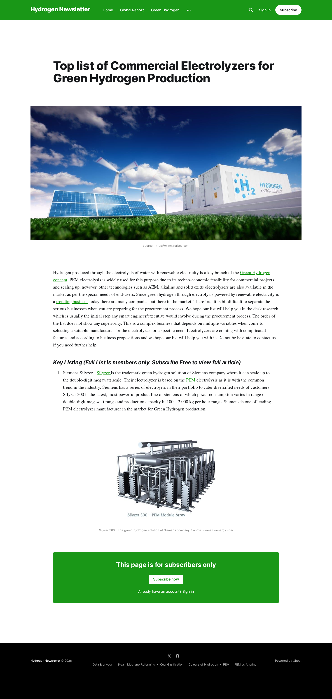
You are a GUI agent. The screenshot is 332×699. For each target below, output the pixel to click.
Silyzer (104, 373)
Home (108, 10)
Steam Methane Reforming (136, 664)
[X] (169, 656)
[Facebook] (177, 656)
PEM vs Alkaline (245, 664)
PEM (190, 380)
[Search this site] (251, 10)
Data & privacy (102, 664)
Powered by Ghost (288, 660)
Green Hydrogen (165, 10)
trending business (72, 301)
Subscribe (288, 10)
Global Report (132, 10)
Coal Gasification (172, 664)
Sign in (265, 10)
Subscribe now (166, 579)
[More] (188, 10)
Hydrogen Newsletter (60, 9)
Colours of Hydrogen (203, 664)
